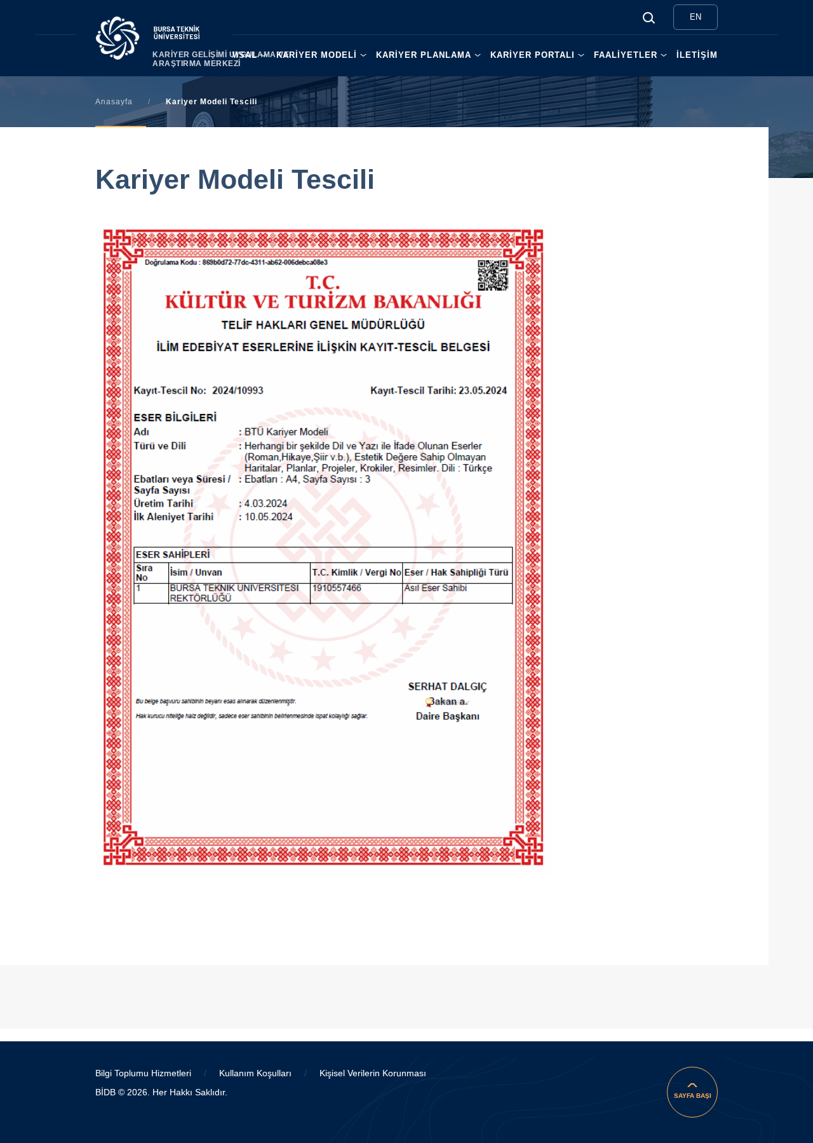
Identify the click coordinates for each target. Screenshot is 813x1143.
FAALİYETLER (625, 55)
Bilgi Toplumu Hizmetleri (143, 1073)
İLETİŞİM (697, 55)
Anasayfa (114, 101)
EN (695, 17)
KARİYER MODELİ (316, 55)
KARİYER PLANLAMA (423, 55)
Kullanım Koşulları (255, 1073)
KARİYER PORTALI (532, 55)
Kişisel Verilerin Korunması (372, 1073)
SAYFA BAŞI (692, 1095)
